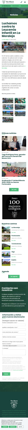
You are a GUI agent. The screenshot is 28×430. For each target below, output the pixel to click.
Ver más (14, 189)
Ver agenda (14, 276)
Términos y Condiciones (12, 379)
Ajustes (20, 426)
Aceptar (5, 426)
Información (15, 5)
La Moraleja (6, 6)
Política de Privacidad (18, 370)
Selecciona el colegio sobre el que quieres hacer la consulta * (12, 342)
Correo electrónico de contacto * (10, 332)
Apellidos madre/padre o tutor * (10, 327)
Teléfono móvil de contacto (9, 337)
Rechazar (13, 426)
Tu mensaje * (5, 348)
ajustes (19, 424)
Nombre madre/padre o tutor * (9, 322)
